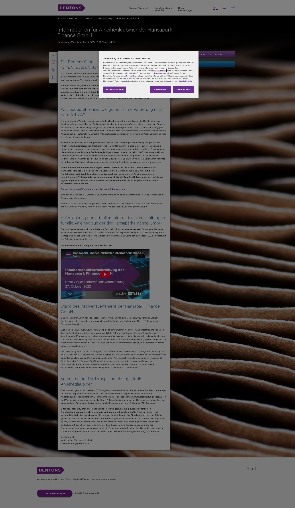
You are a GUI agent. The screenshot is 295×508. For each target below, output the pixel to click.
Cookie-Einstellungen (114, 89)
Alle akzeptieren (183, 89)
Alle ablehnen (160, 89)
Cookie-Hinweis (159, 70)
